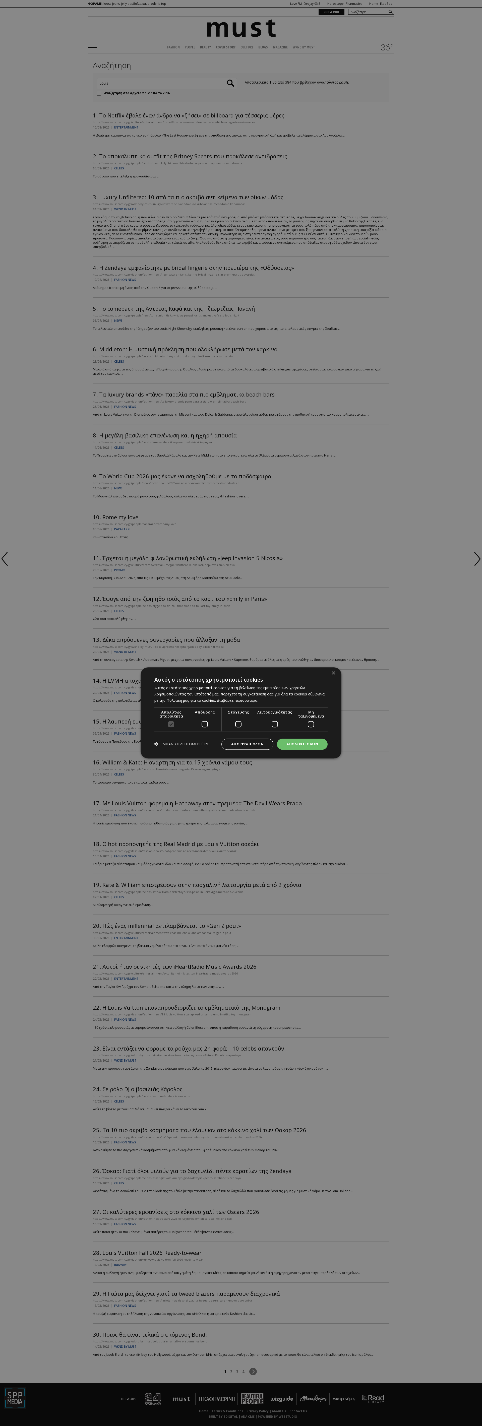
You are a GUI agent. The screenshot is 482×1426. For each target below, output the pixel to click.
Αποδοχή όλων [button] (302, 744)
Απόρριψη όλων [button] (247, 744)
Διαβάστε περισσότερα (237, 700)
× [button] (333, 673)
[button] (181, 744)
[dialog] (241, 712)
